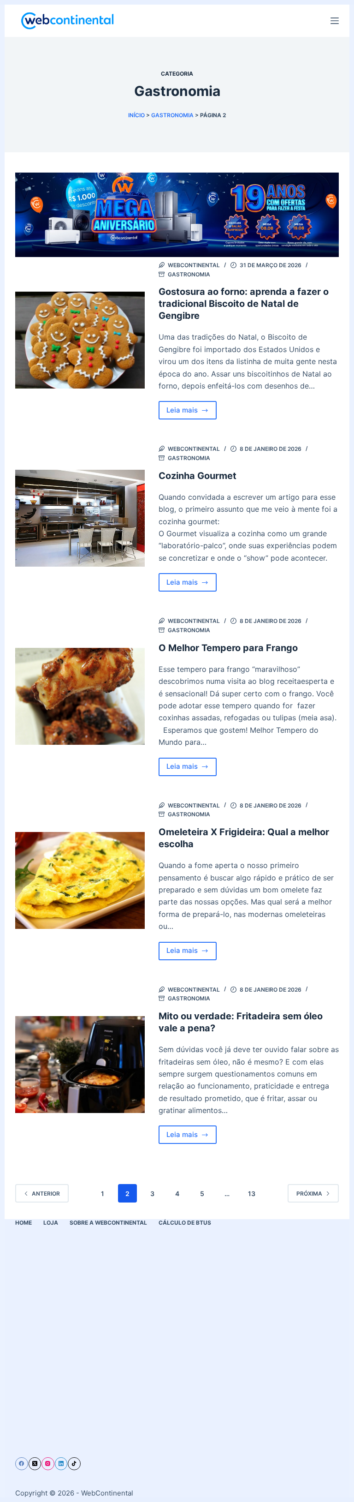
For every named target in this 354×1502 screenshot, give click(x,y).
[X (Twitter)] (35, 1463)
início (136, 115)
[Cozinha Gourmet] (80, 518)
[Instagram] (47, 1463)
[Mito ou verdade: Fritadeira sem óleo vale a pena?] (80, 1064)
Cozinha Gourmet (197, 475)
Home (23, 1222)
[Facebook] (21, 1463)
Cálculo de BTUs (185, 1222)
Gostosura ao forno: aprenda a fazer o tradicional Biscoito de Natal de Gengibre (244, 303)
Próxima (309, 1193)
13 (251, 1193)
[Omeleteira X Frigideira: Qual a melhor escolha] (80, 880)
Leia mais (191, 412)
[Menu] (334, 21)
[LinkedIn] (61, 1463)
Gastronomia (172, 115)
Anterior (46, 1193)
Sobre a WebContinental (108, 1222)
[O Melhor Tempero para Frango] (80, 696)
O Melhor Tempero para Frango (228, 647)
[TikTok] (74, 1463)
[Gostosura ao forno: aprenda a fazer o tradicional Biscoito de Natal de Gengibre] (80, 340)
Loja (50, 1222)
